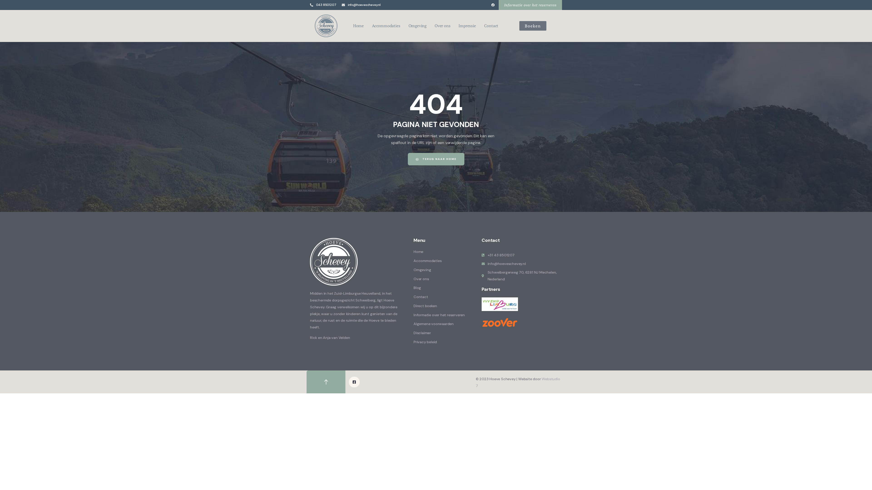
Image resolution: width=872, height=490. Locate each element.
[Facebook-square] (354, 382)
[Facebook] (492, 5)
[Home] (326, 26)
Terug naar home (438, 159)
